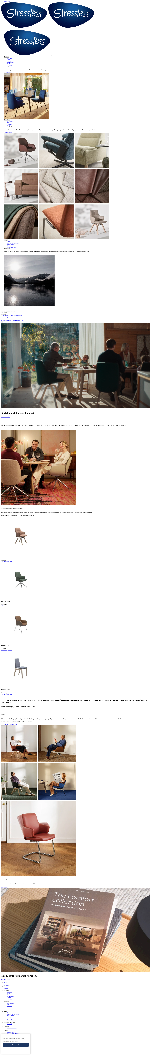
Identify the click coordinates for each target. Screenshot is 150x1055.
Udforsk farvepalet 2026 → (7, 317)
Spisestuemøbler (18, 315)
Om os (5, 240)
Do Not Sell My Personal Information (16, 1049)
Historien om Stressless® (13, 243)
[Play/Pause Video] (1, 409)
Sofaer (8, 59)
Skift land (9, 1024)
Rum (8, 122)
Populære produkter (5, 417)
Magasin (9, 125)
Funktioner (9, 65)
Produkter (6, 56)
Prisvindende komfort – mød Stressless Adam (12, 320)
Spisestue (9, 61)
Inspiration (6, 119)
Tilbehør (9, 64)
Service (9, 246)
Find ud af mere (8, 72)
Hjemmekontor (10, 62)
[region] (16, 1044)
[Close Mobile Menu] (51, 55)
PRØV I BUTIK (5, 887)
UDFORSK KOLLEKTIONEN (9, 724)
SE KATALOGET (5, 979)
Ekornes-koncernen (11, 247)
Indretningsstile (10, 121)
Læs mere (6, 254)
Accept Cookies (16, 1044)
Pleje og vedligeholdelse (13, 1033)
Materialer (9, 124)
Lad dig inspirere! (8, 132)
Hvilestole (9, 58)
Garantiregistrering (11, 1032)
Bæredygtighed (10, 244)
